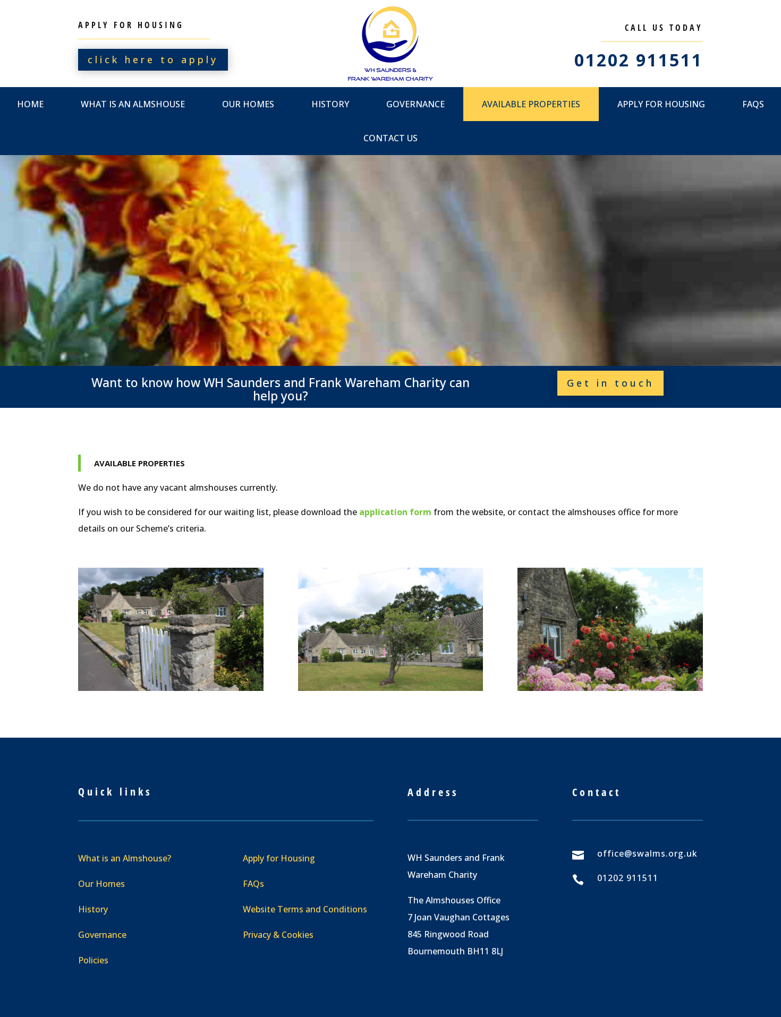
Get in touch (610, 383)
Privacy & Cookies (278, 935)
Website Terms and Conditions (305, 909)
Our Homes (248, 104)
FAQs (253, 884)
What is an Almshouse (133, 104)
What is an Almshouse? (124, 858)
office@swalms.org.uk (647, 853)
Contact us (390, 138)
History (330, 104)
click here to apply (153, 59)
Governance (415, 104)
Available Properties (531, 104)
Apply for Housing (661, 104)
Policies (93, 960)
